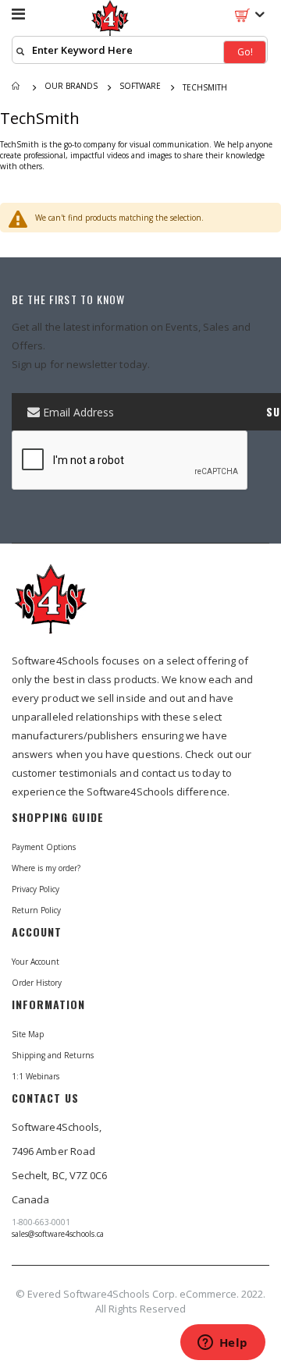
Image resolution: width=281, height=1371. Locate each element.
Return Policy (36, 910)
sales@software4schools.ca (58, 1233)
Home (17, 87)
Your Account (35, 961)
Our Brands (71, 85)
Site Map (28, 1034)
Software (140, 85)
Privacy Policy (35, 889)
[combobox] (140, 50)
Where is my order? (46, 868)
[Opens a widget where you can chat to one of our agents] (222, 1343)
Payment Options (44, 846)
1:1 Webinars (35, 1076)
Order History (37, 982)
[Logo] (51, 605)
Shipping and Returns (53, 1055)
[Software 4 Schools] (110, 19)
